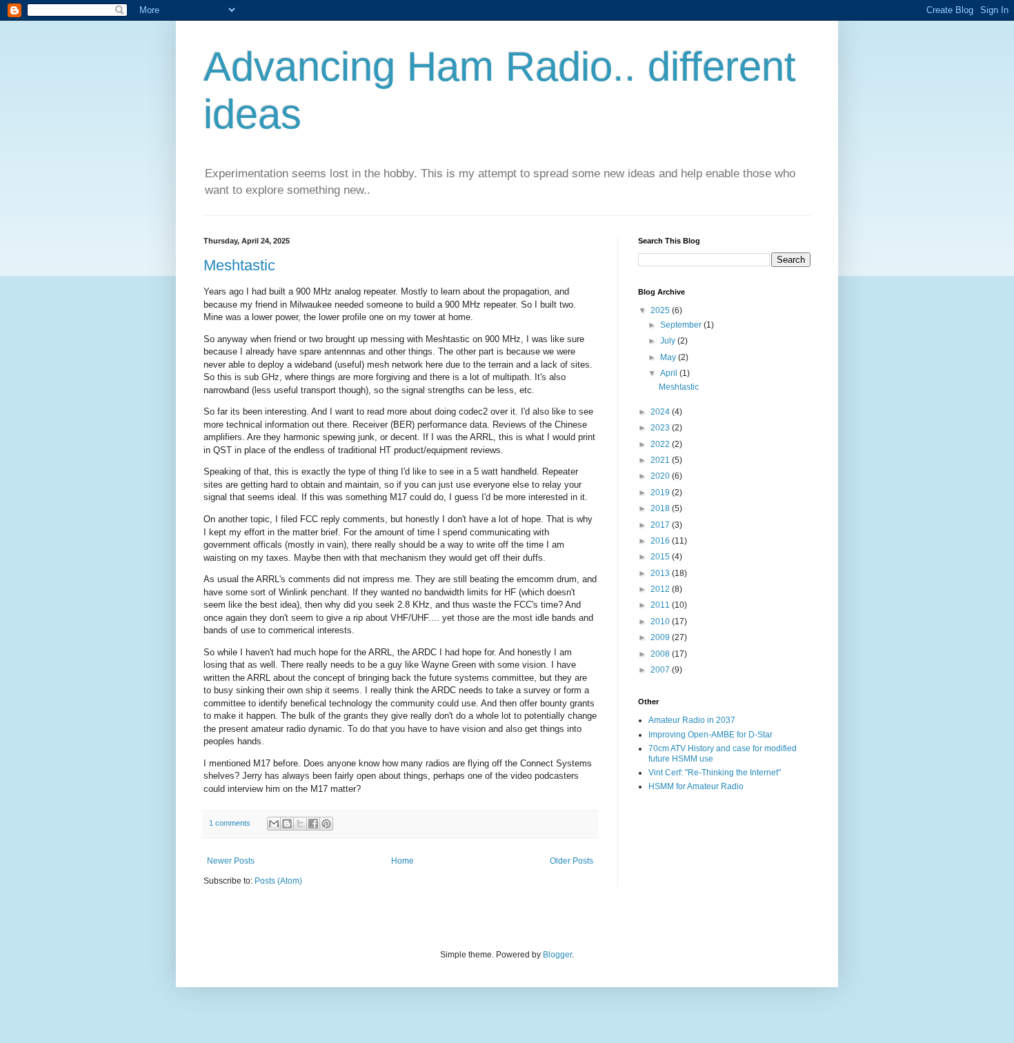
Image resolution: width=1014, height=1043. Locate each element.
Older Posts (571, 861)
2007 (661, 670)
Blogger (557, 955)
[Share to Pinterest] (326, 824)
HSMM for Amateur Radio (696, 786)
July (668, 341)
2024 (661, 412)
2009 (661, 637)
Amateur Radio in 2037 (691, 720)
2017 (661, 525)
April (669, 373)
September (682, 325)
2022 (661, 444)
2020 (661, 476)
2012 (661, 589)
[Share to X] (300, 824)
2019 (661, 492)
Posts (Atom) (278, 881)
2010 (661, 621)
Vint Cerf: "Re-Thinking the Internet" (714, 772)
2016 (661, 541)
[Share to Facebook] (313, 824)
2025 (661, 310)
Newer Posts (231, 861)
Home (402, 861)
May (669, 357)
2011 (661, 605)
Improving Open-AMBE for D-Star (710, 734)
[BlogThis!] (287, 824)
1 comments (229, 823)
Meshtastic (239, 265)
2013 (661, 573)
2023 (661, 428)
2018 (661, 508)
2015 (661, 557)
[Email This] (274, 824)
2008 (661, 654)
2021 (661, 460)
